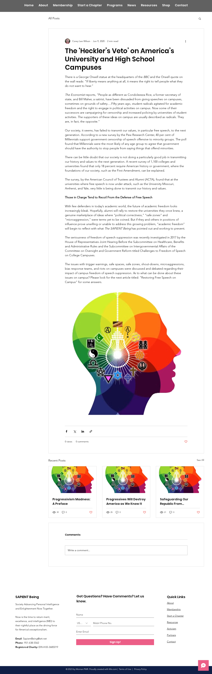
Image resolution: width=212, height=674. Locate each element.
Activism (171, 628)
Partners (171, 635)
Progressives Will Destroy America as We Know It (126, 501)
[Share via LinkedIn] (82, 431)
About (170, 602)
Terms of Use (125, 669)
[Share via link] (90, 431)
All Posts (54, 18)
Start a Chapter (175, 615)
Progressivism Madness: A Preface (71, 501)
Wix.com (113, 669)
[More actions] (185, 41)
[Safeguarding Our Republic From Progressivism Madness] (180, 479)
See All (200, 460)
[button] (199, 18)
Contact (171, 641)
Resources (172, 622)
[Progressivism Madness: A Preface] (72, 479)
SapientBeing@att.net (35, 638)
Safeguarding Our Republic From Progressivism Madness (178, 501)
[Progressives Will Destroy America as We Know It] (126, 479)
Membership (174, 609)
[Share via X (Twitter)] (74, 431)
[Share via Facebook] (66, 431)
